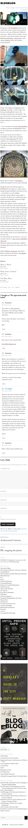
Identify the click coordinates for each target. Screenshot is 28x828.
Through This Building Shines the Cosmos (11, 598)
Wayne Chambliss (4, 796)
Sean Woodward (4, 787)
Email (3, 500)
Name (3, 492)
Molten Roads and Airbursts (7, 608)
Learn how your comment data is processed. (13, 530)
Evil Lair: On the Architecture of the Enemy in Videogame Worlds (14, 801)
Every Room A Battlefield (7, 593)
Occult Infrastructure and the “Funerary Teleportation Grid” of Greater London (14, 788)
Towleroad (17, 108)
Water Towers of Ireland (8, 271)
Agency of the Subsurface (6, 589)
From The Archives (6, 754)
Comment (4, 469)
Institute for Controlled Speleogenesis (9, 585)
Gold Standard (4, 756)
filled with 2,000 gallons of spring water (10, 38)
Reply (3, 329)
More (17, 562)
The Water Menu (6, 278)
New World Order (5, 772)
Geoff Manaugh (3, 287)
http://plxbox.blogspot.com (9, 344)
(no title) (2, 611)
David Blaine (14, 28)
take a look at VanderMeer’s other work (13, 240)
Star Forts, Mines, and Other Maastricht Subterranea (13, 574)
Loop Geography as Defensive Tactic (9, 764)
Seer (1, 578)
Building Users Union (5, 770)
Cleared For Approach (5, 596)
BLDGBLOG (7, 3)
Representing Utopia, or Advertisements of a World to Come (13, 761)
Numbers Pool (4, 600)
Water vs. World (5, 265)
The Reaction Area (5, 587)
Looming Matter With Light (7, 613)
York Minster (19, 181)
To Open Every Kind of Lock (7, 604)
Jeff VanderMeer (23, 127)
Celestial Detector (4, 572)
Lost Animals (3, 591)
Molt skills (3, 800)
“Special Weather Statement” (7, 774)
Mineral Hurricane (5, 576)
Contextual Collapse (5, 568)
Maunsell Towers (9, 790)
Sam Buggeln (22, 253)
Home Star (3, 609)
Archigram (7, 41)
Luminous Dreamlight (6, 606)
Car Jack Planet (4, 766)
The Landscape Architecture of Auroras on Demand (13, 570)
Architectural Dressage (6, 581)
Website (3, 509)
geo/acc (2, 580)
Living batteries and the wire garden (9, 758)
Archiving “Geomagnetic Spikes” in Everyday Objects (13, 776)
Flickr (10, 108)
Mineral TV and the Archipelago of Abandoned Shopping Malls (14, 784)
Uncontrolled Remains (6, 583)
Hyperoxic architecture (11, 251)
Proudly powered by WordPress (16, 825)
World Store (3, 594)
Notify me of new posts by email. (8, 519)
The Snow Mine (14, 807)
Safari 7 (2, 768)
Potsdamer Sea (4, 602)
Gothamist (3, 110)
